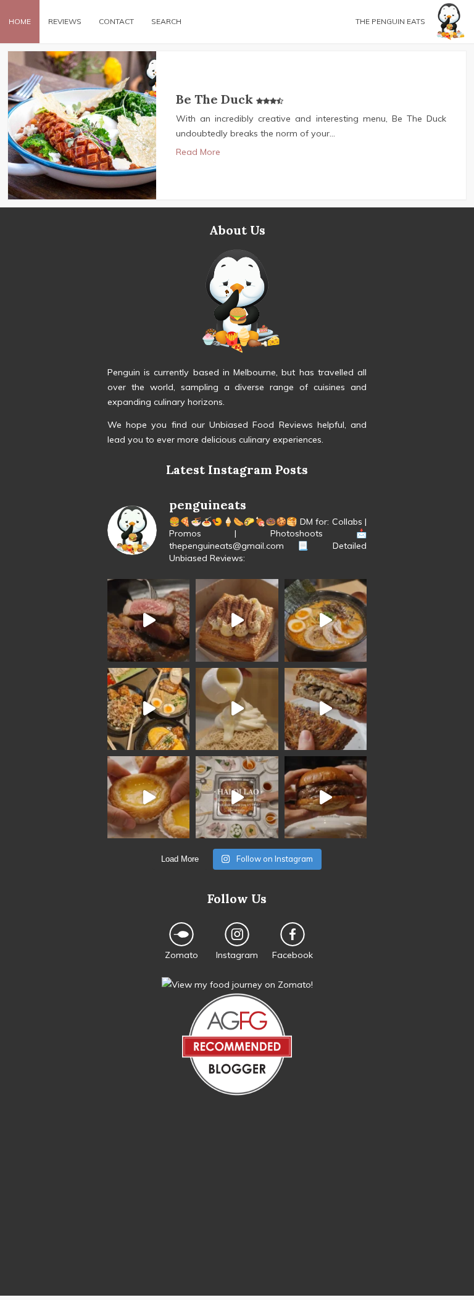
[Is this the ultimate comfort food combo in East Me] (326, 709)
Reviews (64, 21)
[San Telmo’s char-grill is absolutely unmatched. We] (148, 620)
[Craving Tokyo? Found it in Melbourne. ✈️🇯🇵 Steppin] (148, 709)
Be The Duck (216, 99)
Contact (116, 21)
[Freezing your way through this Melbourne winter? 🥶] (326, 620)
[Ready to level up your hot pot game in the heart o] (237, 797)
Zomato (181, 954)
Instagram (237, 954)
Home (20, 21)
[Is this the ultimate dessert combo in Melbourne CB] (237, 709)
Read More (198, 151)
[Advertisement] (237, 1209)
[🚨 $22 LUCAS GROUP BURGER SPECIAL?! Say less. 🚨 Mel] (326, 797)
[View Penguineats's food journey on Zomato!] (237, 984)
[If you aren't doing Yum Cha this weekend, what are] (148, 797)
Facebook (292, 954)
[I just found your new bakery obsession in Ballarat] (237, 620)
